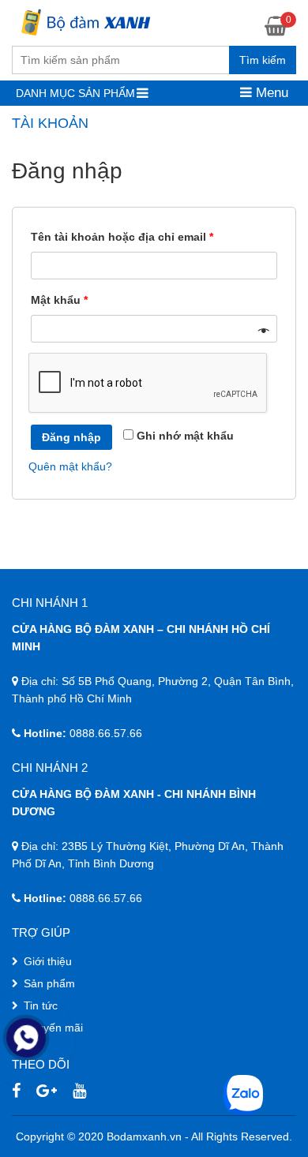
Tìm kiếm (262, 60)
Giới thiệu (48, 961)
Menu (270, 92)
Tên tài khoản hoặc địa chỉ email (122, 236)
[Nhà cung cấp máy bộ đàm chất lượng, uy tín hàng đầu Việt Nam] (84, 20)
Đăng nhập (71, 437)
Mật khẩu (59, 300)
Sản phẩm (49, 983)
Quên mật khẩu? (70, 466)
